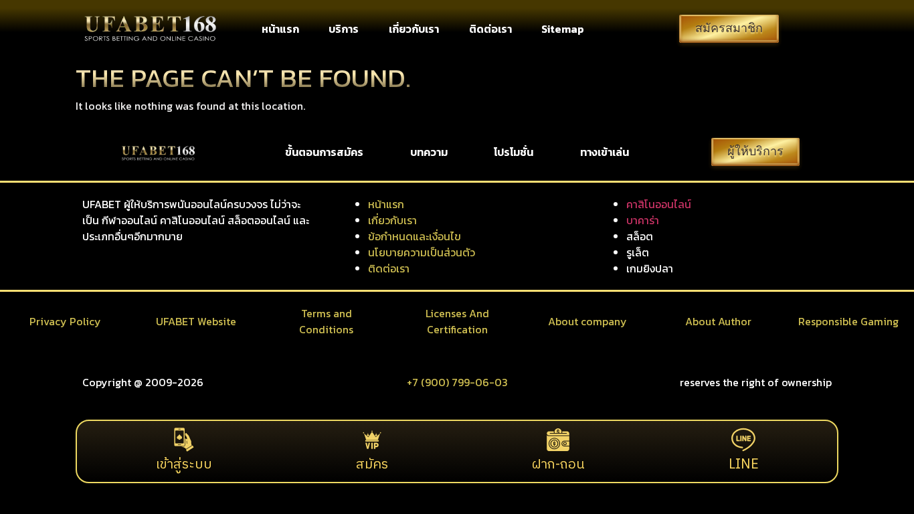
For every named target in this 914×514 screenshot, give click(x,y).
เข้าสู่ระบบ (184, 465)
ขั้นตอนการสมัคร (324, 152)
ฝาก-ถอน (558, 465)
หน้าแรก (280, 29)
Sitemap (562, 29)
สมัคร (372, 465)
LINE (744, 465)
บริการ (344, 29)
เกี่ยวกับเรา (414, 29)
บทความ (429, 152)
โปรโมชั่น (513, 152)
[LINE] (743, 440)
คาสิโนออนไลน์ (658, 204)
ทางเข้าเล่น (604, 152)
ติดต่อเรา (490, 29)
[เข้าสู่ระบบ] (184, 440)
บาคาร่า (642, 220)
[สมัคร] (372, 440)
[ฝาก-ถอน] (558, 440)
